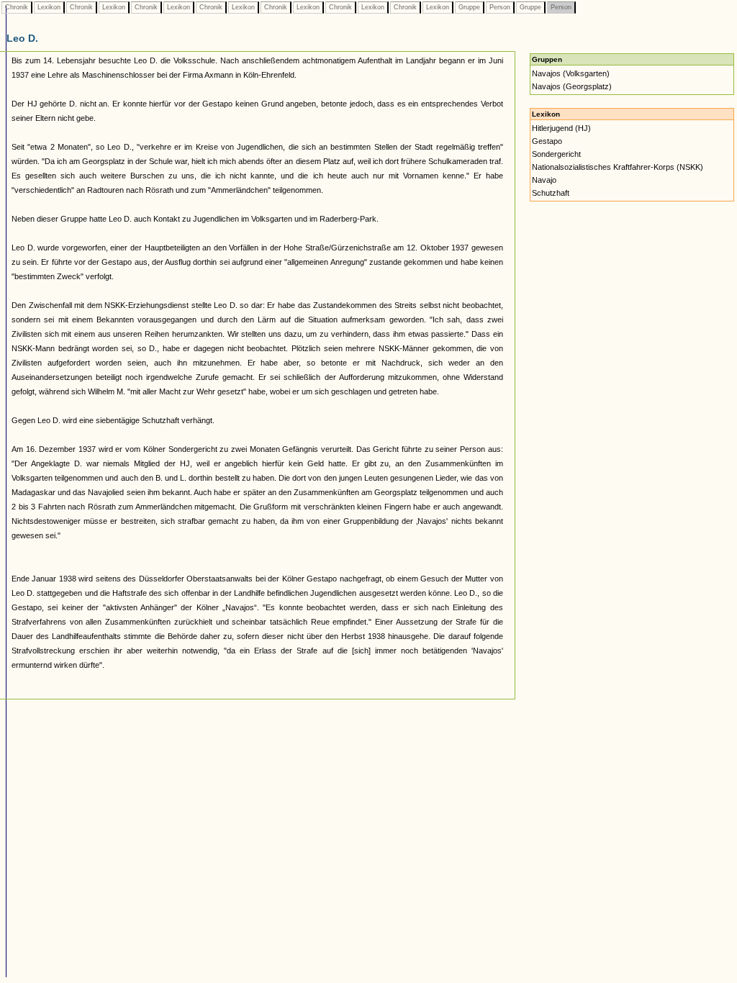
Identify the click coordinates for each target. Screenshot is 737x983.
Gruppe (469, 7)
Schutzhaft (550, 193)
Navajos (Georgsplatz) (572, 86)
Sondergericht (556, 154)
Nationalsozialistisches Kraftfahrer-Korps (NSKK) (617, 167)
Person (499, 7)
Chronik (16, 7)
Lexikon (49, 7)
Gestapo (547, 141)
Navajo (544, 180)
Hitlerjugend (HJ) (561, 128)
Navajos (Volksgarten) (571, 73)
